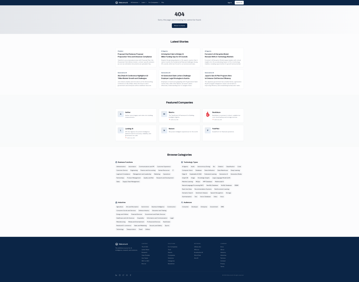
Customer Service (122, 170)
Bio (214, 166)
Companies (171, 255)
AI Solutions (134, 2)
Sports (167, 225)
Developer (195, 207)
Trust (169, 249)
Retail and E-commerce (123, 225)
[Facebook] (130, 275)
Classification (230, 166)
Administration (121, 166)
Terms (222, 266)
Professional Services (153, 222)
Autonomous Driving (204, 166)
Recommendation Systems (203, 189)
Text (196, 196)
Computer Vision (187, 170)
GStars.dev (197, 247)
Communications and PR (146, 166)
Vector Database (205, 196)
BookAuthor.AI (198, 252)
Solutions (171, 258)
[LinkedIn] (116, 275)
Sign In (230, 2)
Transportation (131, 229)
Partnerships (120, 178)
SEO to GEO (145, 261)
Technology (120, 229)
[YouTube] (127, 275)
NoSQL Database (226, 185)
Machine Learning (187, 181)
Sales (118, 181)
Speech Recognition (217, 193)
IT (173, 170)
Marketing (157, 174)
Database (199, 170)
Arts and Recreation (132, 207)
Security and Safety (156, 225)
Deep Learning (235, 170)
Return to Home (179, 26)
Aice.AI (196, 258)
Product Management (134, 178)
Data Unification (210, 170)
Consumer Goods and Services (126, 210)
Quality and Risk (149, 178)
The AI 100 (145, 247)
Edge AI (184, 174)
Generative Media (236, 174)
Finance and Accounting (148, 170)
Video (215, 196)
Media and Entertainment (136, 222)
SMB (222, 207)
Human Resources (164, 170)
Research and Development (165, 178)
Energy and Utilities (122, 214)
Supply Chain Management (131, 181)
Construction (171, 207)
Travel (140, 229)
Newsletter (171, 264)
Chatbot (120, 51)
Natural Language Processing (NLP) (193, 185)
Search (170, 252)
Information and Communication (157, 218)
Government (214, 207)
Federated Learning (210, 174)
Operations (166, 174)
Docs (222, 247)
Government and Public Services (155, 214)
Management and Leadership (142, 174)
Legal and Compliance (123, 174)
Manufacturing (120, 222)
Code (239, 166)
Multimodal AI (219, 181)
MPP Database (207, 181)
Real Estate (166, 222)
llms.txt (144, 264)
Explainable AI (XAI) (196, 174)
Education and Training (159, 210)
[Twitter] (123, 275)
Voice (222, 196)
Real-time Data (187, 189)
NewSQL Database (212, 185)
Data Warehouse (223, 170)
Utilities (147, 229)
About (222, 249)
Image (193, 178)
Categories (171, 261)
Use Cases (145, 258)
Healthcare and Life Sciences (125, 218)
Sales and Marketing (140, 225)
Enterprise (204, 207)
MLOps (198, 181)
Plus (163, 2)
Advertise (223, 255)
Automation (132, 166)
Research (144, 252)
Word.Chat (197, 255)
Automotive (145, 207)
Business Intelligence (158, 207)
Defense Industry (144, 210)
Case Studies (146, 255)
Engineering (134, 170)
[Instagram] (120, 275)
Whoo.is (196, 249)
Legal (171, 218)
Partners (223, 258)
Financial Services (136, 214)
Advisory (223, 252)
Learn (143, 2)
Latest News (145, 249)
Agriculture (119, 207)
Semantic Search (187, 193)
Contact (223, 261)
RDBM (236, 185)
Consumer (185, 207)
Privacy (222, 264)
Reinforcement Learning (222, 189)
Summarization (187, 196)
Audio (193, 166)
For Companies (153, 2)
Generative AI (122, 73)
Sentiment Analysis (202, 193)
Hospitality (140, 218)
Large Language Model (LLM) (221, 178)
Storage (228, 193)
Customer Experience (164, 166)
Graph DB (185, 178)
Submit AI (239, 2)
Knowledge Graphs (203, 178)
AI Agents (164, 51)
